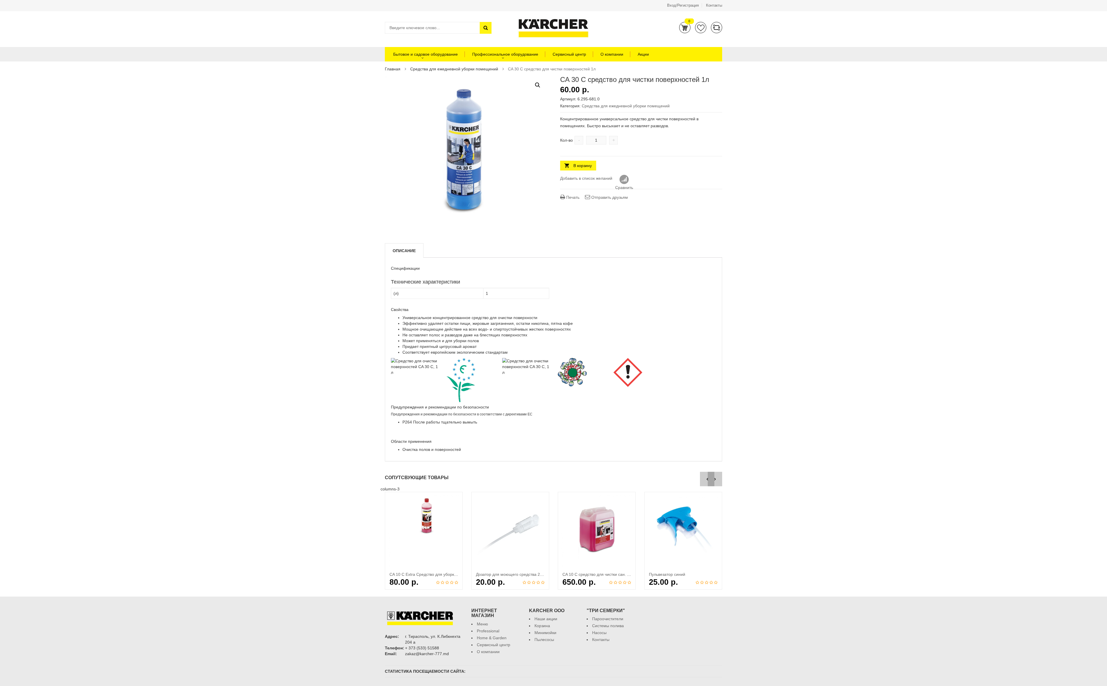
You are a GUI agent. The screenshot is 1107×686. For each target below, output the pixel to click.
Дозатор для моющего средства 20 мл (512, 574)
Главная (392, 69)
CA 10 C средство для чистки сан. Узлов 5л (602, 574)
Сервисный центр (569, 54)
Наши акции (545, 618)
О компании (611, 54)
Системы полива (608, 625)
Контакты (714, 5)
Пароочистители (607, 618)
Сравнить (716, 27)
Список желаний (700, 27)
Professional (488, 631)
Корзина (684, 27)
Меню (482, 624)
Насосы (599, 632)
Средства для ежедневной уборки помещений (454, 69)
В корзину (582, 165)
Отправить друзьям (609, 197)
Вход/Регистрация (683, 5)
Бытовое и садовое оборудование (425, 54)
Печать (572, 197)
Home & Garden (492, 638)
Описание (404, 250)
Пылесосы (544, 639)
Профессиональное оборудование (505, 54)
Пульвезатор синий (667, 574)
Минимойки (545, 632)
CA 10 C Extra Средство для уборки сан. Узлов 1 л (436, 574)
